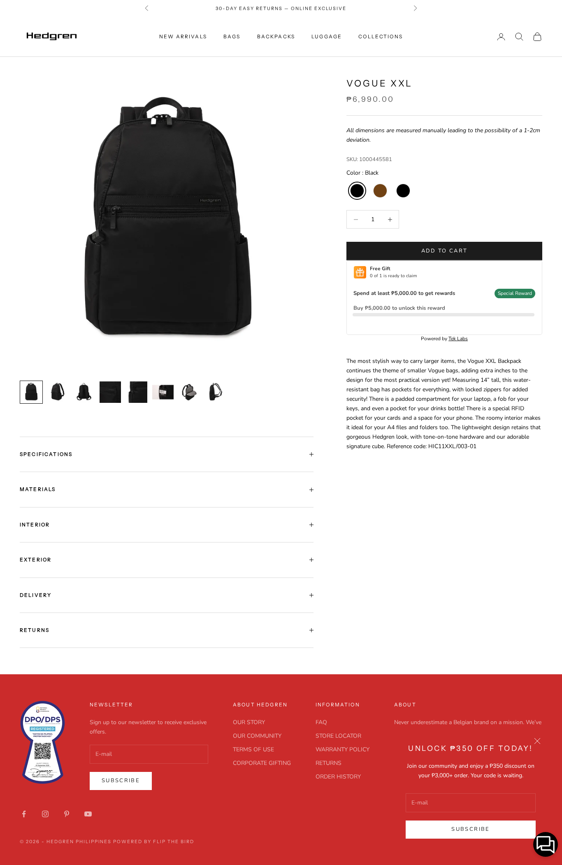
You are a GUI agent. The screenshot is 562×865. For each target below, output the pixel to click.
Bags (232, 36)
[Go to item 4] (110, 392)
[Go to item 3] (83, 392)
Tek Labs (458, 338)
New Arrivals (183, 36)
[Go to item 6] (162, 392)
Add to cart (444, 251)
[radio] (356, 191)
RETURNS (328, 763)
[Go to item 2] (57, 392)
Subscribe (470, 829)
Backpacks (276, 36)
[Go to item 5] (136, 392)
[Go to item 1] (31, 392)
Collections (380, 36)
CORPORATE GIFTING (262, 763)
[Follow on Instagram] (45, 814)
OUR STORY (249, 722)
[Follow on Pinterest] (67, 814)
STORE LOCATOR (338, 736)
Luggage (326, 36)
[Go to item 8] (215, 392)
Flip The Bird (173, 841)
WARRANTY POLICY (342, 749)
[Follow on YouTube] (88, 814)
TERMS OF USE (253, 749)
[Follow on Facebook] (24, 814)
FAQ (321, 722)
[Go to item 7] (189, 392)
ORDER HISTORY (338, 777)
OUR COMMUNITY (257, 736)
